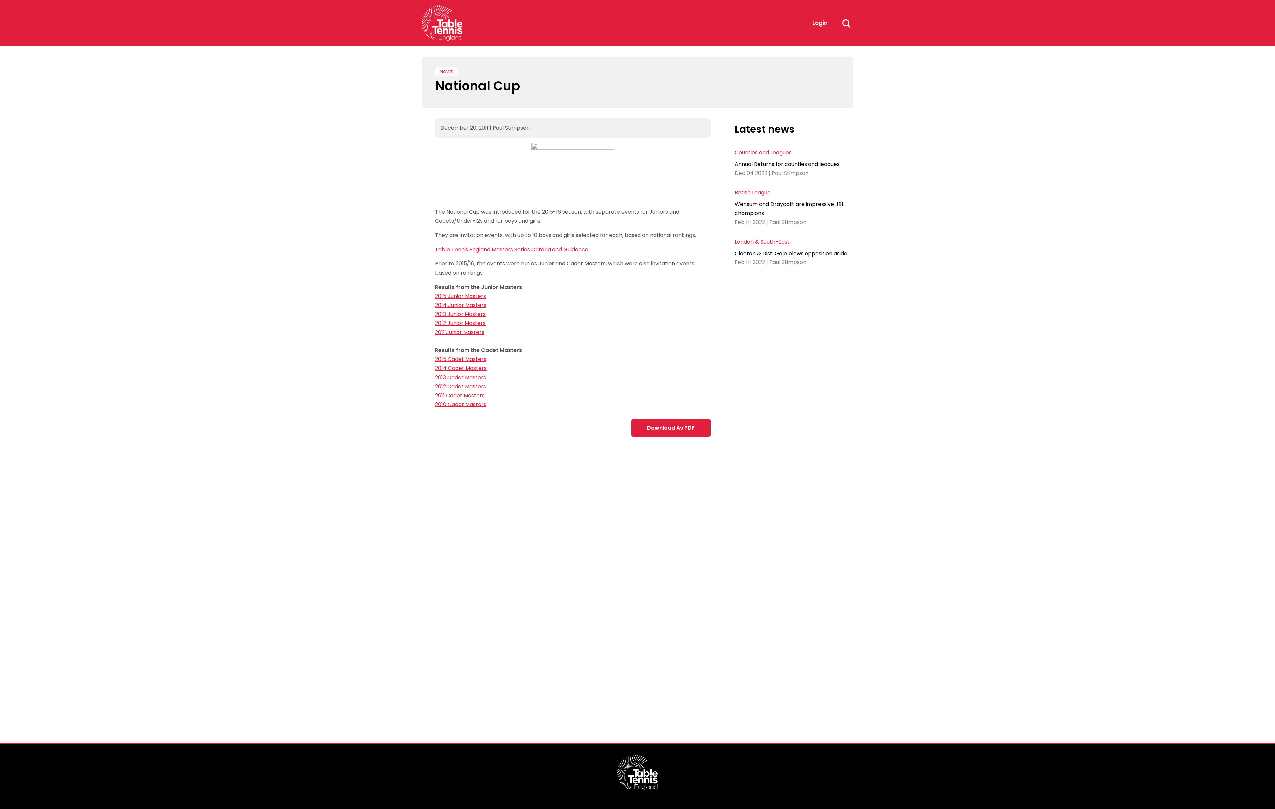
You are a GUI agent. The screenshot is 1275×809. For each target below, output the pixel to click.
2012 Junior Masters (460, 323)
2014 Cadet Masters (461, 368)
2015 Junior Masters (460, 296)
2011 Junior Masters (459, 332)
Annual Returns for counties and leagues (787, 164)
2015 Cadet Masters (460, 359)
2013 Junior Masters (460, 314)
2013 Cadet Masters (460, 377)
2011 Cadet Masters (460, 395)
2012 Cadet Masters (460, 386)
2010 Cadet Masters (460, 404)
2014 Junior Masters (460, 305)
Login (820, 23)
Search (846, 23)
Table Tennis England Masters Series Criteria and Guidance (511, 249)
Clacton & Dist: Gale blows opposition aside (791, 253)
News (446, 71)
